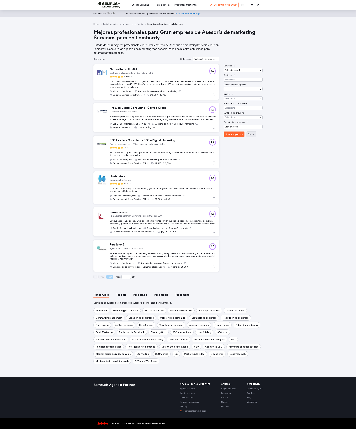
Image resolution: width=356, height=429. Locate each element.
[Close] (226, 168)
